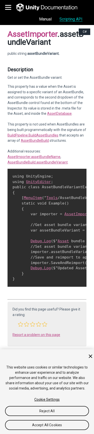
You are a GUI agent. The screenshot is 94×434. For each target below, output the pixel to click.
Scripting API (70, 19)
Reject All (46, 411)
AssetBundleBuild (35, 140)
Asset (63, 241)
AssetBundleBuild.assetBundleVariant (38, 162)
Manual (45, 19)
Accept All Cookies (47, 425)
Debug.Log (41, 241)
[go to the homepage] (50, 7)
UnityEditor (38, 182)
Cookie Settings (47, 400)
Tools (52, 198)
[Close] (90, 356)
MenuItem (33, 198)
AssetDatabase (59, 114)
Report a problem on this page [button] (36, 335)
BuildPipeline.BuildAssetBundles (33, 135)
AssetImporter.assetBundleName (34, 157)
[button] (21, 324)
